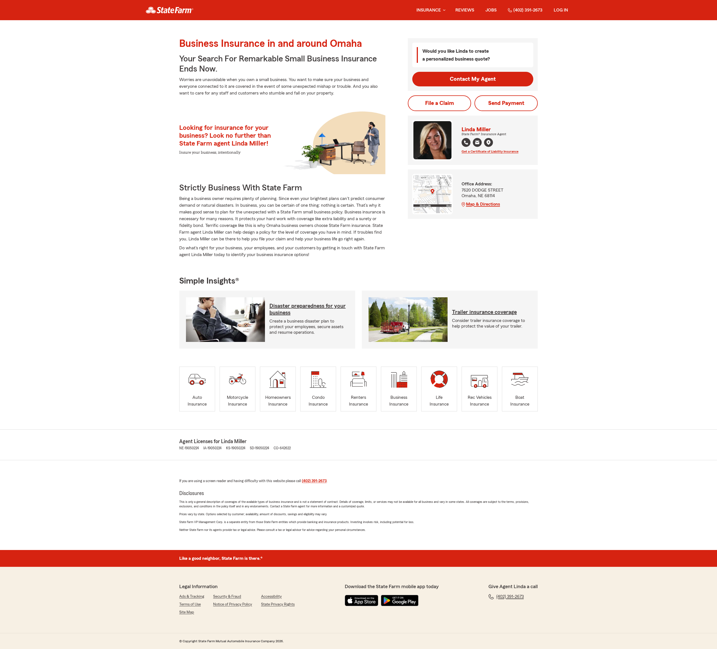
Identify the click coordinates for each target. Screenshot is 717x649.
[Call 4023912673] (466, 142)
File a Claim (439, 103)
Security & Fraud (227, 597)
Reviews (464, 10)
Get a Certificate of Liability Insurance (490, 151)
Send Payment (506, 103)
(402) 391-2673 (528, 10)
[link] (169, 10)
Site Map (186, 612)
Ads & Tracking (191, 597)
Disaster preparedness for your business (307, 309)
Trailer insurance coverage (484, 312)
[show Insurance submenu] (443, 10)
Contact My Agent (473, 79)
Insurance (428, 10)
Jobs (491, 10)
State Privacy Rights (278, 604)
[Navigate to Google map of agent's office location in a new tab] (488, 142)
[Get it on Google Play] (399, 600)
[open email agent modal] (477, 143)
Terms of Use (190, 604)
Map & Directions (483, 204)
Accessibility (271, 597)
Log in (561, 10)
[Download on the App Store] (361, 600)
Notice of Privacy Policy (232, 604)
